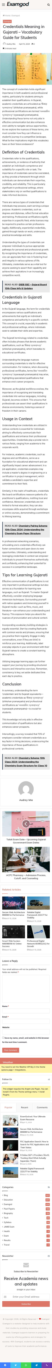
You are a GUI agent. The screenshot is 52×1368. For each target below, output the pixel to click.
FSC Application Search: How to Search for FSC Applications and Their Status (34, 1144)
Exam (6, 1236)
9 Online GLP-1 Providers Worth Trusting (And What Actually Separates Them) (34, 1158)
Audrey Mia (11, 44)
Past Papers (9, 1209)
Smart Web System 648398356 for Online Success (11, 944)
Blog (6, 1195)
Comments (42, 1107)
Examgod (16, 15)
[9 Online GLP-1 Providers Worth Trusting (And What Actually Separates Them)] (10, 1159)
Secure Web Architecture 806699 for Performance (13, 913)
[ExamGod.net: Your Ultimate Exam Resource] (10, 1120)
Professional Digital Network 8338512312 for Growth (38, 944)
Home (7, 15)
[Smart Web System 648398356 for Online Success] (13, 931)
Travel (6, 1245)
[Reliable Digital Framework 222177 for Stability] (38, 903)
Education (8, 1200)
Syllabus (7, 1222)
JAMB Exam (9, 1227)
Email (5, 1017)
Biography (8, 1213)
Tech (6, 1218)
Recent (24, 1107)
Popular (8, 1107)
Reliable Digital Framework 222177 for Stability (37, 915)
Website (5, 1027)
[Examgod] (18, 4)
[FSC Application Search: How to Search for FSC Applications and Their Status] (10, 1145)
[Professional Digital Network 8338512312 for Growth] (38, 931)
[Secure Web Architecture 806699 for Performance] (13, 903)
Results (7, 1240)
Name (5, 1006)
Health (7, 1231)
